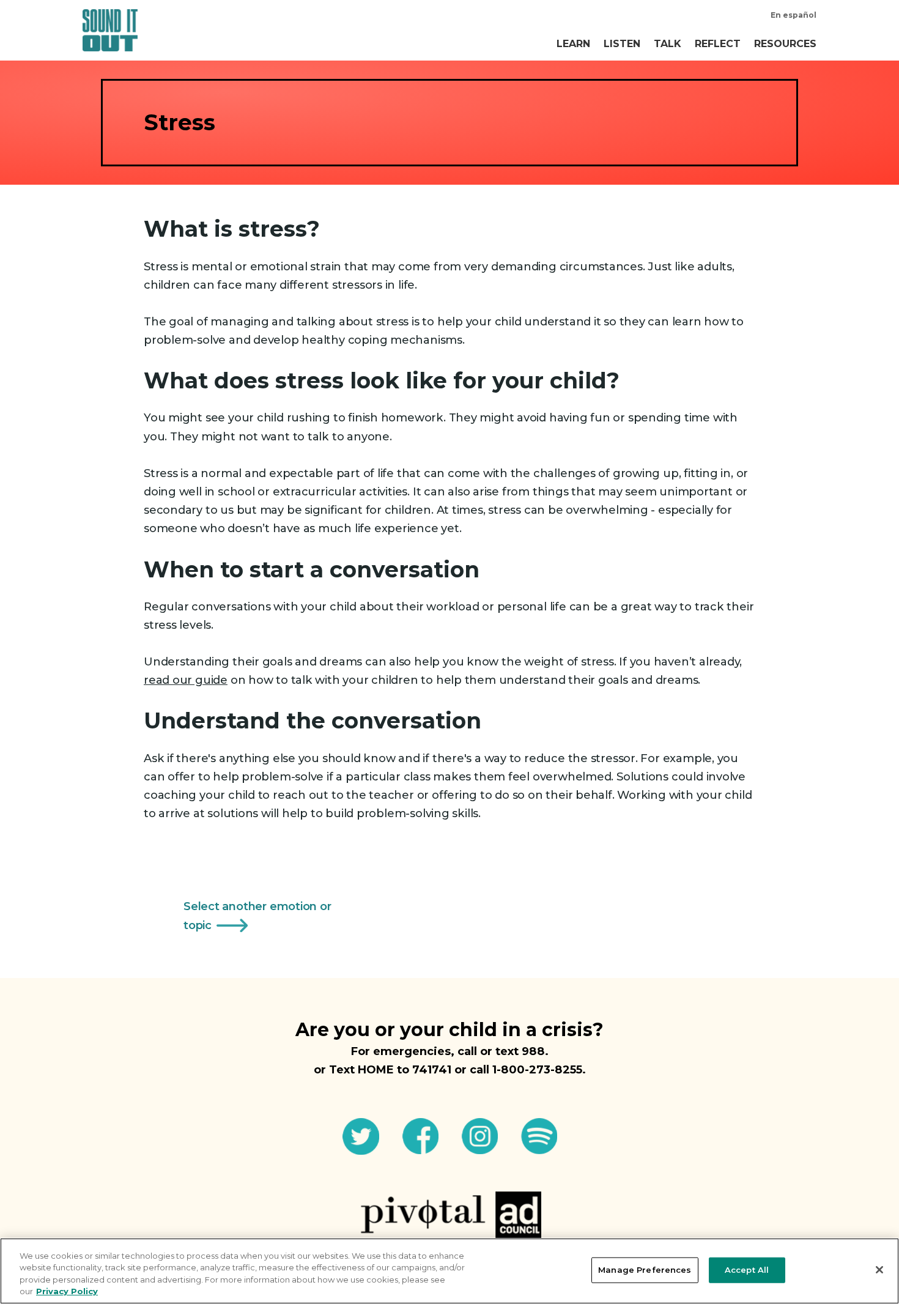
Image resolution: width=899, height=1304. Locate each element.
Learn (573, 44)
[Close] (879, 1269)
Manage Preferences (644, 1270)
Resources (785, 44)
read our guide (186, 680)
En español (793, 15)
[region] (449, 1271)
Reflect (718, 44)
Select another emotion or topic (257, 915)
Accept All (747, 1270)
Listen (622, 44)
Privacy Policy (67, 1291)
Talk (667, 44)
